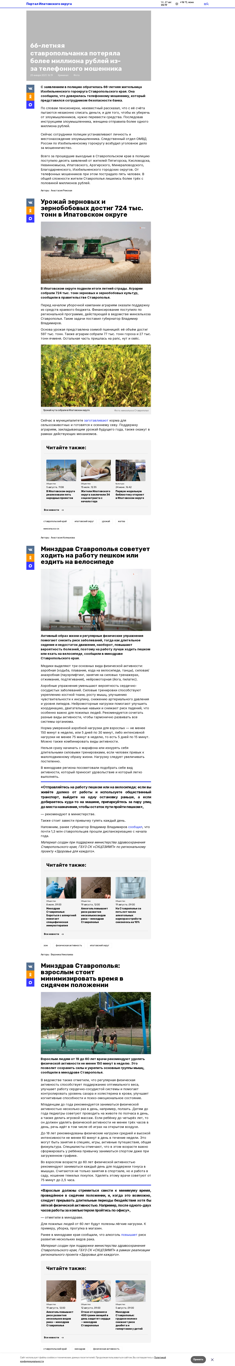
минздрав (80, 1349)
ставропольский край (55, 521)
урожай (106, 521)
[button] (96, 253)
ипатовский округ (84, 521)
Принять (198, 1359)
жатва (121, 521)
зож (45, 945)
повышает (129, 1235)
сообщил (135, 827)
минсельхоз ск (51, 528)
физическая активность (69, 945)
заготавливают (96, 420)
